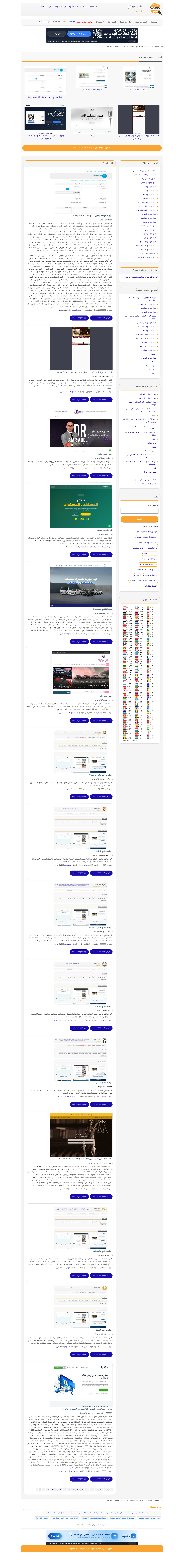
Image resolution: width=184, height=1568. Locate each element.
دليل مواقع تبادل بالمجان (146, 206)
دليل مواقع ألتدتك (149, 366)
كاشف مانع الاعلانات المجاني (145, 175)
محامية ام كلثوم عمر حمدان (145, 480)
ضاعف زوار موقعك (149, 554)
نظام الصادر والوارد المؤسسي (144, 171)
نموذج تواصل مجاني (148, 183)
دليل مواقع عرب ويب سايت (145, 246)
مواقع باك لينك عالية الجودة (146, 532)
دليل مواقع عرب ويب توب (146, 250)
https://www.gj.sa (106, 535)
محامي (136, 575)
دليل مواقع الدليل (149, 187)
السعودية (73, 310)
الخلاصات (100, 22)
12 (87, 1490)
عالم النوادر (152, 443)
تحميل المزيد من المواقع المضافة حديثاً (92, 148)
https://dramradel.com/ (103, 458)
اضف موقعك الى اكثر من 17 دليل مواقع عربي (87, 1513)
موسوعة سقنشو (149, 476)
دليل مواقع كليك (149, 191)
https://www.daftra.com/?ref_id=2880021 (96, 1413)
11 (83, 1490)
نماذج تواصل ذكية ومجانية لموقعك (143, 581)
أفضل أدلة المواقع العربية (147, 537)
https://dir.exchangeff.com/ (102, 779)
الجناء (154, 439)
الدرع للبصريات (150, 451)
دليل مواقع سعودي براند (146, 202)
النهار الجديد (151, 370)
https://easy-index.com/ (103, 932)
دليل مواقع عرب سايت (147, 242)
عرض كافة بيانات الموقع (101, 318)
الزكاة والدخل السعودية (148, 564)
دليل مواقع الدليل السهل (146, 210)
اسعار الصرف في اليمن (140, 1513)
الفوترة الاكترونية (151, 586)
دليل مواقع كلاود (149, 234)
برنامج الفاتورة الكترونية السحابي (117, 1513)
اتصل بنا (112, 22)
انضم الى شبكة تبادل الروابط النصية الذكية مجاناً (92, 1525)
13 (92, 1490)
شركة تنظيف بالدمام (148, 394)
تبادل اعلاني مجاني (149, 254)
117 (101, 1490)
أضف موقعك (141, 22)
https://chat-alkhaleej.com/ (102, 377)
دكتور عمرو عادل (149, 472)
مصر (75, 468)
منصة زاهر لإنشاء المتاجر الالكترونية (94, 1518)
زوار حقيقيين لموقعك (148, 559)
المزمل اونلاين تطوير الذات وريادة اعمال (65, 1518)
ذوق (154, 468)
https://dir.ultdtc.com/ (104, 1334)
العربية (153, 354)
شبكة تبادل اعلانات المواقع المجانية (122, 1518)
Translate (71, 22)
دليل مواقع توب (150, 238)
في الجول (152, 362)
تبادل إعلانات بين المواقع (147, 570)
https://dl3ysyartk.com (104, 700)
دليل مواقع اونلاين (149, 195)
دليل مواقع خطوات (148, 226)
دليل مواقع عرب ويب (148, 230)
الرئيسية (154, 22)
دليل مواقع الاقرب (149, 214)
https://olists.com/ (105, 1256)
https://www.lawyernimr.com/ (101, 1163)
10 (78, 1490)
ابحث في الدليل (152, 506)
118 (107, 1490)
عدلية (154, 447)
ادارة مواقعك (125, 22)
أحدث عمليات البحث (150, 527)
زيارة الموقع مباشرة (79, 318)
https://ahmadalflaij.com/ (103, 613)
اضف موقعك (138, 548)
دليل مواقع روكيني (149, 222)
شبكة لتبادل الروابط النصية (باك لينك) (56, 1513)
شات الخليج (156, 1513)
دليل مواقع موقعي (148, 218)
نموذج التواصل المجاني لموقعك (149, 1518)
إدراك (154, 374)
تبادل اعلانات (152, 548)
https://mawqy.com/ (105, 1011)
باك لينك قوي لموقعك (147, 258)
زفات (154, 415)
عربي (61, 310)
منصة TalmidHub (42, 1518)
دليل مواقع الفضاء (148, 198)
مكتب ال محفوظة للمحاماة (145, 484)
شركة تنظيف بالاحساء (147, 398)
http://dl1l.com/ (106, 220)
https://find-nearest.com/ (103, 856)
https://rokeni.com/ (105, 1087)
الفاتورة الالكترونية (149, 179)
